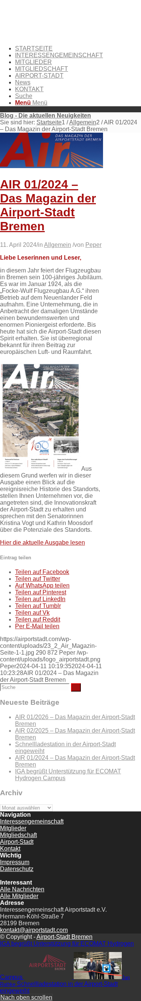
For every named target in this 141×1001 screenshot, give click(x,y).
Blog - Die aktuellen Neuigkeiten (45, 115)
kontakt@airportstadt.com (34, 930)
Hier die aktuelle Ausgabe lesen (42, 542)
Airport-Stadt (16, 842)
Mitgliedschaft (18, 835)
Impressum (14, 862)
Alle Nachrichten (22, 889)
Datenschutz (16, 869)
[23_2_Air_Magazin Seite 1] (51, 166)
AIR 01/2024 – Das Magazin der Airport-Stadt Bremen (48, 205)
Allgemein (57, 245)
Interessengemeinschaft (32, 821)
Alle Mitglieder (19, 896)
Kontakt (10, 848)
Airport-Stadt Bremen (64, 937)
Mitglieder (13, 828)
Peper (93, 245)
